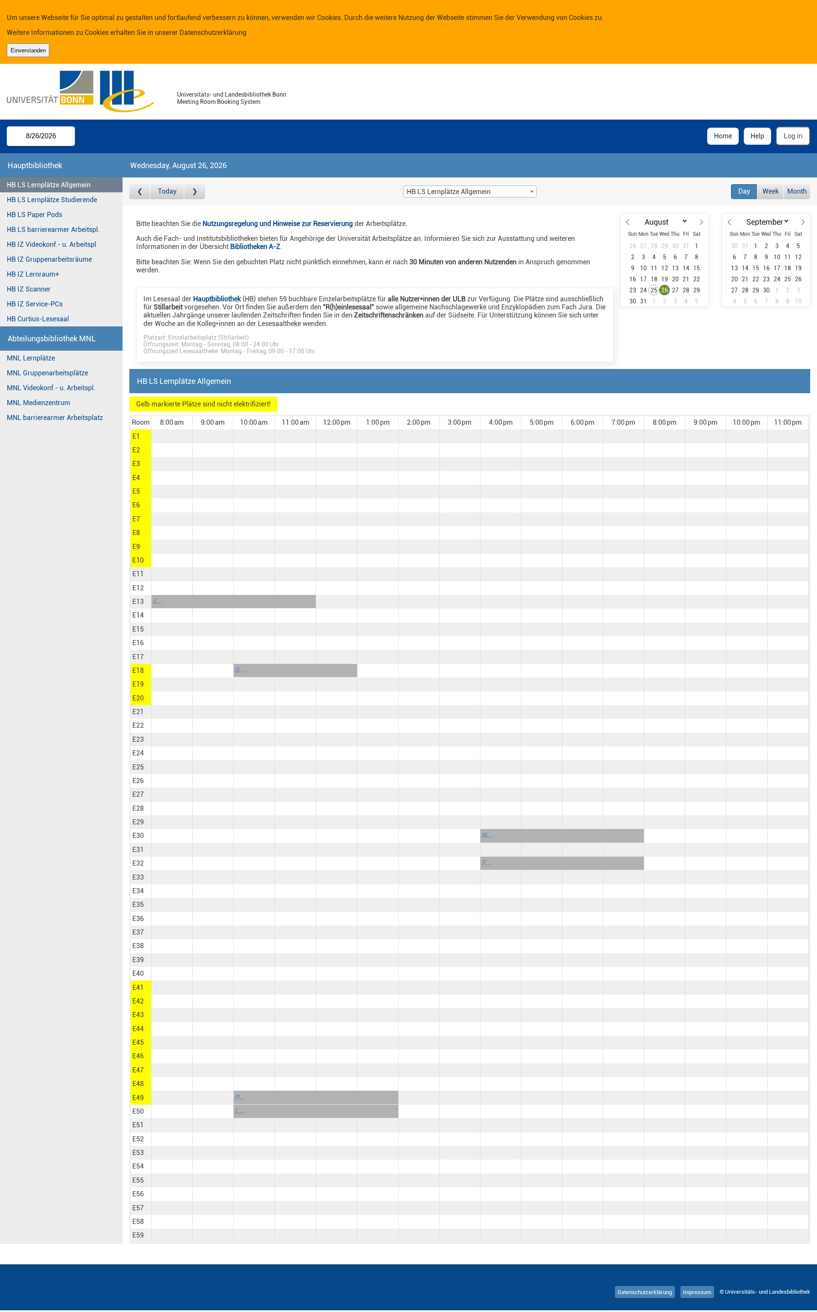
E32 (138, 863)
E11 (138, 574)
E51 (138, 1125)
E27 (138, 794)
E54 (138, 1166)
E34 (138, 891)
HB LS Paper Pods (34, 215)
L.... (240, 1111)
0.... (240, 670)
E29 (138, 822)
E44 (138, 1029)
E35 (138, 904)
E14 (138, 615)
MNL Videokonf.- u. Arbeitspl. (51, 388)
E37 (138, 932)
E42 (138, 1001)
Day (744, 191)
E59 (138, 1235)
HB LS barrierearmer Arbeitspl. (53, 230)
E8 (136, 533)
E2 (136, 450)
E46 (138, 1056)
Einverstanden (28, 50)
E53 (138, 1153)
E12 (138, 588)
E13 (138, 601)
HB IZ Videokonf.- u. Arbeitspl (51, 244)
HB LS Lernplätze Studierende (52, 200)
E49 (138, 1098)
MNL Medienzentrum (38, 403)
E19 (138, 684)
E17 (138, 657)
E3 (136, 464)
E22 (138, 725)
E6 (136, 505)
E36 (138, 919)
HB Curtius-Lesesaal (38, 319)
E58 (138, 1222)
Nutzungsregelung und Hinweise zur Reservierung (278, 224)
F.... (486, 863)
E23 (138, 739)
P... (239, 1097)
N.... (487, 835)
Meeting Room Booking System (218, 102)
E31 (138, 850)
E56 (138, 1194)
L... (157, 601)
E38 (138, 946)
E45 (138, 1042)
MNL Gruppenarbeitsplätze (47, 373)
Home (723, 136)
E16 (138, 643)
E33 (138, 877)
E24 (138, 753)
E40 (138, 973)
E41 (138, 987)
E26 (138, 781)
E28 (138, 808)
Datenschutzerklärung (213, 33)
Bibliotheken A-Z (255, 247)
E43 (138, 1015)
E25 (138, 767)
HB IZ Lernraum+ (33, 274)
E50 (138, 1111)
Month (797, 191)
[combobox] (470, 191)
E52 (138, 1139)
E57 (138, 1208)
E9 (136, 547)
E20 (138, 698)
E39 (138, 960)
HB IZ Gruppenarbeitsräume (49, 259)
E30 (138, 836)
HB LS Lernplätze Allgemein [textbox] (449, 192)
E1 (136, 436)
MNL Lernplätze (31, 358)
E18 (138, 670)
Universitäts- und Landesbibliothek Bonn (231, 94)
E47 (138, 1070)
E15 (138, 629)
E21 (138, 712)
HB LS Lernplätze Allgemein (49, 185)
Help (757, 136)
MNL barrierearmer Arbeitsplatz (55, 418)
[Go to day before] (139, 191)
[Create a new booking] (171, 436)
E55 (138, 1180)
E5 (136, 491)
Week (771, 191)
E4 (136, 478)
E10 (138, 560)
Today (167, 191)
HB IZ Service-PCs (35, 304)
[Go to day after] (194, 191)
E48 (138, 1084)
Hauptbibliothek (217, 299)
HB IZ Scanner (29, 289)
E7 (136, 519)
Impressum (697, 1292)
